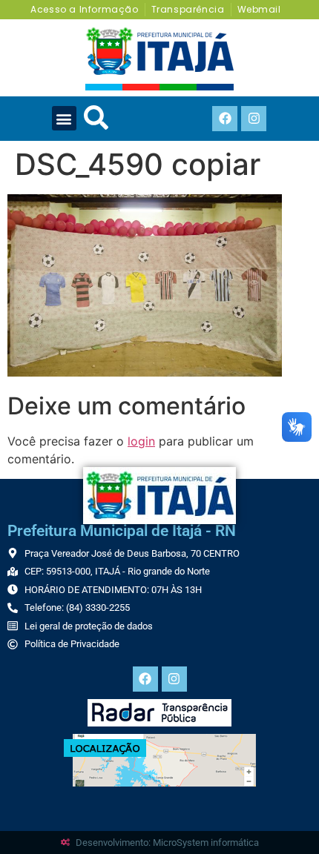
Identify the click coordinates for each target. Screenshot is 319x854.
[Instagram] (253, 118)
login (141, 441)
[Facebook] (224, 118)
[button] (64, 118)
